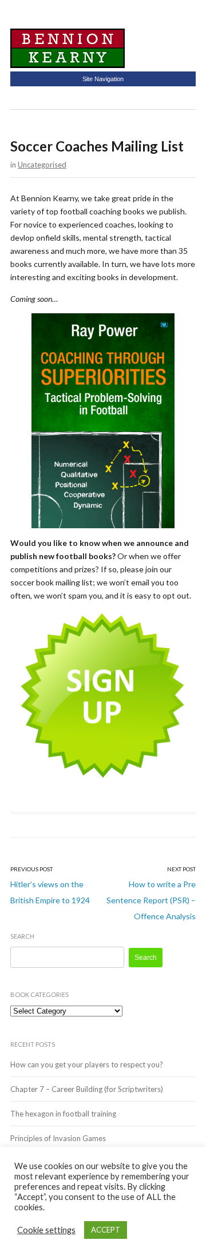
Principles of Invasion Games (58, 1138)
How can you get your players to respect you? (86, 1064)
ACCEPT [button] (105, 1229)
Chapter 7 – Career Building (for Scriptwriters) (86, 1089)
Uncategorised (42, 164)
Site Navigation (103, 78)
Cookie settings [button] (46, 1230)
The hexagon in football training (63, 1113)
